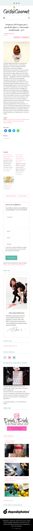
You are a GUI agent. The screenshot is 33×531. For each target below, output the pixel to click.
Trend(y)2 (25, 37)
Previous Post (11, 196)
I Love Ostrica (8, 436)
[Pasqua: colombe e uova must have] (8, 179)
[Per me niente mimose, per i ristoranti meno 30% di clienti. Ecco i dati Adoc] (22, 164)
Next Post (23, 196)
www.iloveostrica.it (8, 500)
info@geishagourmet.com (10, 346)
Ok (13, 528)
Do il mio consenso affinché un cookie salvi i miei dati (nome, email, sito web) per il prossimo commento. (15, 249)
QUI (15, 402)
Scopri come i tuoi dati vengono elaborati (14, 264)
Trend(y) (17, 37)
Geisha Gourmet (9, 33)
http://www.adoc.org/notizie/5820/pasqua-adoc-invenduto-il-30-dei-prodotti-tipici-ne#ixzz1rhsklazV (16, 121)
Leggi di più (18, 528)
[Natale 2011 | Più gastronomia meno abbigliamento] (9, 163)
